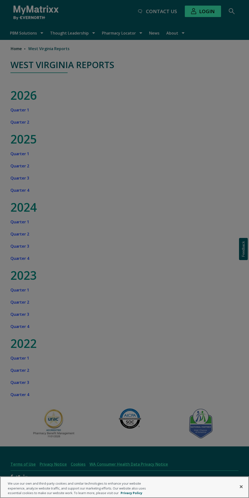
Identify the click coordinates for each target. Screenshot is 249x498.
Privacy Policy (131, 493)
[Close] (241, 486)
